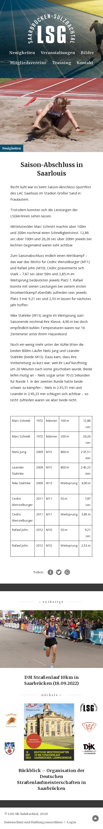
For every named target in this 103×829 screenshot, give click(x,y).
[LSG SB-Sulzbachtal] (51, 29)
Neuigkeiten (22, 52)
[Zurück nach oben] (95, 818)
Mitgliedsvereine (28, 62)
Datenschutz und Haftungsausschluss (33, 822)
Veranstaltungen (58, 52)
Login (71, 822)
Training (61, 62)
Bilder (87, 52)
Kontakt (85, 62)
